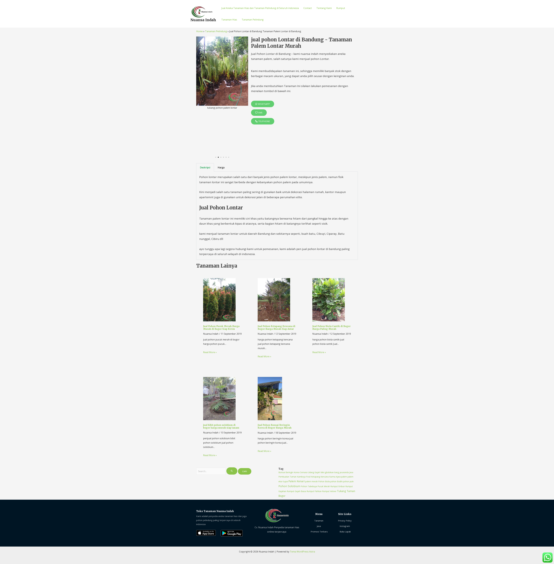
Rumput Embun (337, 486)
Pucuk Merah (324, 486)
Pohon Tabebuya (309, 486)
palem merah (311, 481)
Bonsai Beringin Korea (288, 472)
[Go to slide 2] (218, 157)
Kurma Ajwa (335, 476)
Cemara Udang (307, 472)
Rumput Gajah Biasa (296, 491)
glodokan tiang (332, 472)
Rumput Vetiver (329, 491)
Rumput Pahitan (314, 491)
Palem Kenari (296, 481)
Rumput (340, 8)
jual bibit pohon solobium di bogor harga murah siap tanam (221, 426)
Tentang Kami (324, 8)
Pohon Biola (324, 481)
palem (344, 476)
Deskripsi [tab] (205, 167)
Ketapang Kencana (320, 476)
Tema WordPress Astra (302, 551)
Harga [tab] (221, 167)
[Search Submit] (231, 471)
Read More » (210, 352)
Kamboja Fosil (303, 476)
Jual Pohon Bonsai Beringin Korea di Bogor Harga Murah (275, 426)
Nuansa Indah (203, 20)
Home (199, 31)
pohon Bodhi (336, 481)
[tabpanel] (277, 216)
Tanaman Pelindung (253, 19)
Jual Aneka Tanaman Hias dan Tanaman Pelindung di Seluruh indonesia (260, 8)
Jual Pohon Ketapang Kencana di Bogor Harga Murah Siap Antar (276, 327)
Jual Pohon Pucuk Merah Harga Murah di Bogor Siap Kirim (221, 327)
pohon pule (348, 481)
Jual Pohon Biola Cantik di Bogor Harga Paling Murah (331, 327)
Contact (307, 8)
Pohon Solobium (289, 486)
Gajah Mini (319, 472)
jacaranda (344, 472)
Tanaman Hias (229, 19)
